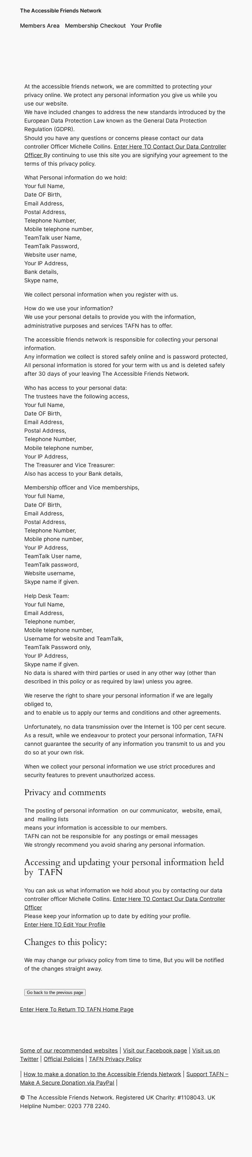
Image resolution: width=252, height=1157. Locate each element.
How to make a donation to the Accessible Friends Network (102, 1074)
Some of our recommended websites (69, 1050)
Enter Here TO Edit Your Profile (64, 924)
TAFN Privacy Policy (115, 1059)
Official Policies (64, 1059)
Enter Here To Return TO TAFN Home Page (77, 1009)
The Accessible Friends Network (60, 10)
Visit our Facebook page (155, 1050)
